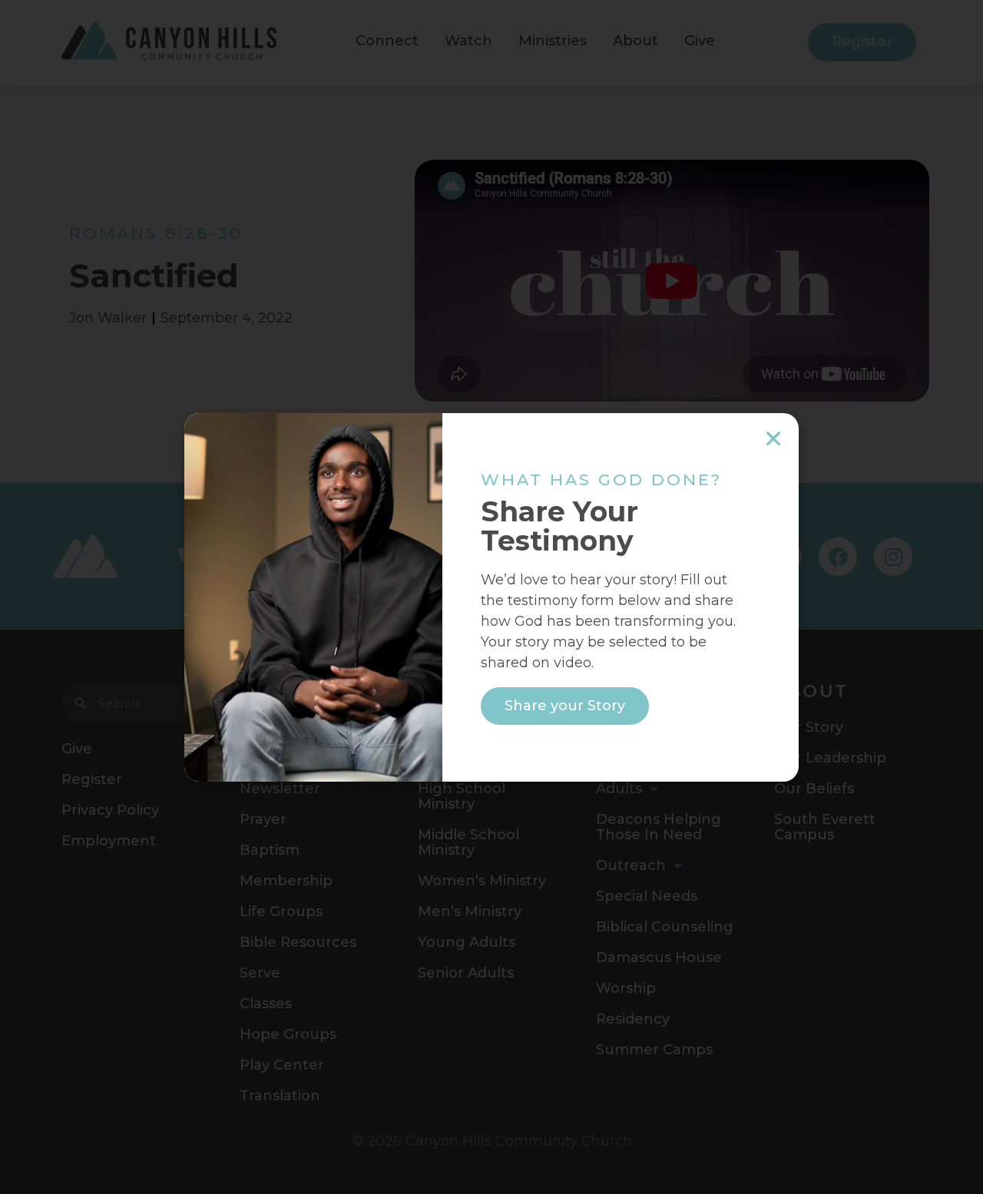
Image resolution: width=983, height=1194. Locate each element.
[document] (491, 597)
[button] (773, 438)
